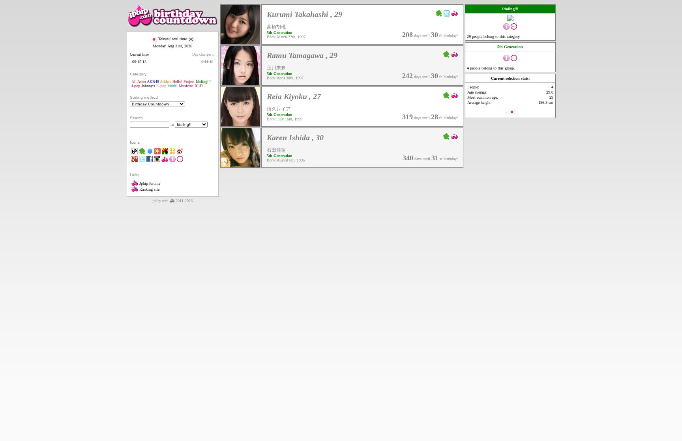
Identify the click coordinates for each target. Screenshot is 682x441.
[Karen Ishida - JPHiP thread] (454, 136)
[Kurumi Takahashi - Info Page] (240, 43)
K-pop (161, 86)
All (134, 81)
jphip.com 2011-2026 (172, 201)
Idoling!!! (203, 81)
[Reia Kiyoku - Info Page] (240, 125)
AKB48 (153, 81)
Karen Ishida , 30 (295, 137)
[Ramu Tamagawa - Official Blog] (446, 54)
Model (172, 86)
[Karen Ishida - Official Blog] (446, 136)
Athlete (165, 81)
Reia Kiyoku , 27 (294, 96)
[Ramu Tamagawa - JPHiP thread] (454, 54)
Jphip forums (149, 183)
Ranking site (148, 189)
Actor (141, 81)
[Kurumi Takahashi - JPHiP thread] (454, 13)
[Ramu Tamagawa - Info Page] (240, 84)
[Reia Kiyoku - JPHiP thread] (454, 95)
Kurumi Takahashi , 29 (304, 14)
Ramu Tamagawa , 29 (302, 55)
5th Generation (279, 32)
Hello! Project (183, 81)
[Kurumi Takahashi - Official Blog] (439, 13)
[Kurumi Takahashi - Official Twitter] (447, 13)
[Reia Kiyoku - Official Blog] (446, 95)
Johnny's (148, 86)
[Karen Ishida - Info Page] (240, 166)
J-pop (135, 86)
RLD (198, 86)
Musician (186, 86)
